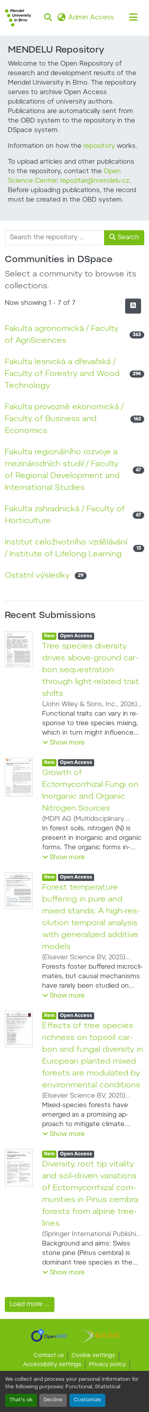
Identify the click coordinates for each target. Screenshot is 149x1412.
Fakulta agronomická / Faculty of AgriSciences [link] (61, 335)
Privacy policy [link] (107, 1365)
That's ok (21, 1400)
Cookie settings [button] (93, 1356)
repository (99, 146)
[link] (49, 1335)
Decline (53, 1400)
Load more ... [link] (29, 1304)
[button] (18, 18)
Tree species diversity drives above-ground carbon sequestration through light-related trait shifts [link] (90, 670)
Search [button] (127, 237)
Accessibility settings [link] (52, 1365)
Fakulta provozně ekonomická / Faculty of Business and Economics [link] (64, 419)
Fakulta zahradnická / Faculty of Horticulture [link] (65, 515)
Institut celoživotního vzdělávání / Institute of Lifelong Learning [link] (66, 548)
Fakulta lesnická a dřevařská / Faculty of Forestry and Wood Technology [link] (62, 374)
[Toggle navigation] (133, 17)
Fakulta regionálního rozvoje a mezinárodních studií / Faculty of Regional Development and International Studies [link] (62, 470)
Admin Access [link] (91, 18)
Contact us (49, 1356)
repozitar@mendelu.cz (94, 181)
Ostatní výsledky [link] (37, 576)
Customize (87, 1400)
